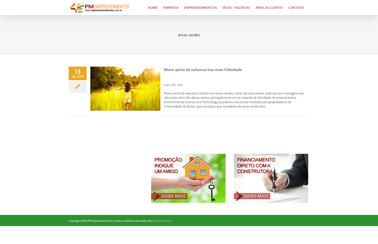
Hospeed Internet (162, 220)
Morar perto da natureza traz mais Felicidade (203, 69)
